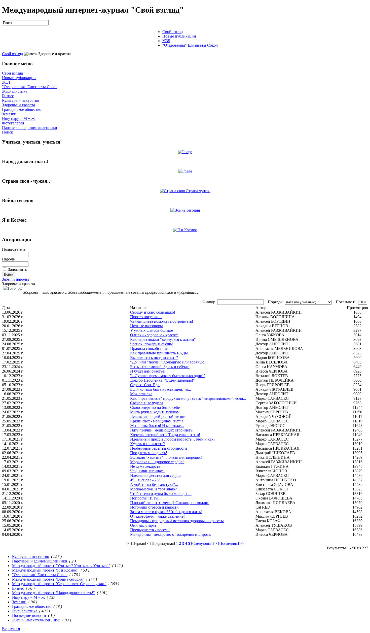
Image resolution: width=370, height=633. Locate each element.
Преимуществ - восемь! (150, 530)
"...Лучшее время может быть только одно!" (167, 376)
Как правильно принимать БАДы (159, 353)
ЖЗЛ (6, 82)
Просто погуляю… (146, 317)
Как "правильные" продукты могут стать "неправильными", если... (188, 398)
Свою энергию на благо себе (155, 407)
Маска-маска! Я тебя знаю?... (155, 489)
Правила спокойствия (149, 348)
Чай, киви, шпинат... (147, 471)
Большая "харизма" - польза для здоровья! (166, 457)
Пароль (8, 259)
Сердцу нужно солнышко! (152, 312)
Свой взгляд (12, 54)
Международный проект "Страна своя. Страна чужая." (59, 584)
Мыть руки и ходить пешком (154, 412)
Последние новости (29, 615)
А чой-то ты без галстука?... (154, 484)
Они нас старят (143, 525)
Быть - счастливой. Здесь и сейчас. (160, 366)
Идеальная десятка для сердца (155, 475)
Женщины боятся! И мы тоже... (157, 425)
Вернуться (11, 628)
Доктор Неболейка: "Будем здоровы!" (162, 380)
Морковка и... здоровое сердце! (157, 462)
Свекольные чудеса (146, 403)
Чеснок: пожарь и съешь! (151, 344)
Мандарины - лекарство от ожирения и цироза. (170, 534)
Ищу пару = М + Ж (18, 118)
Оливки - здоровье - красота (154, 335)
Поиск (7, 132)
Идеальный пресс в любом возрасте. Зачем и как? (172, 439)
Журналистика (14, 91)
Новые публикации (19, 78)
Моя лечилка (141, 394)
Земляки (9, 114)
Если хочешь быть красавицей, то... (160, 389)
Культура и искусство (20, 100)
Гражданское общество (21, 109)
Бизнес (8, 96)
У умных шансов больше (151, 330)
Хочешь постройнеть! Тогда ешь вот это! (165, 434)
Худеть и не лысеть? (147, 444)
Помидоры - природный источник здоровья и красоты (177, 521)
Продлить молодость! (148, 453)
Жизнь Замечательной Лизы (36, 620)
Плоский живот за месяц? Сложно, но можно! (169, 503)
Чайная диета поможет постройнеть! (161, 321)
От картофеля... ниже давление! (157, 516)
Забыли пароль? (15, 279)
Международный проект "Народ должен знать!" (53, 593)
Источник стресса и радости (154, 507)
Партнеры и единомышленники (29, 127)
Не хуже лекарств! (146, 466)
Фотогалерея (13, 123)
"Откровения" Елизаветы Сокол (29, 87)
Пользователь (13, 249)
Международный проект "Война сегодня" (48, 579)
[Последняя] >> (231, 543)
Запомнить (17, 269)
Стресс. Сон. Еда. (145, 385)
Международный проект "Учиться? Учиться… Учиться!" (61, 565)
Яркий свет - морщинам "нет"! (156, 421)
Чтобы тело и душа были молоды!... (161, 493)
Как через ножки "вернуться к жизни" (163, 339)
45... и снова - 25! (145, 480)
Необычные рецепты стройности (158, 448)
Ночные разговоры (146, 326)
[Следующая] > (204, 543)
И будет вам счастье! (147, 371)
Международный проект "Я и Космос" (45, 570)
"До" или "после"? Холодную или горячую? (168, 362)
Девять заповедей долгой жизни (158, 416)
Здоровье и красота (18, 105)
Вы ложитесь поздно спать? (154, 357)
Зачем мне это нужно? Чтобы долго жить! (166, 512)
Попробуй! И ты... (145, 498)
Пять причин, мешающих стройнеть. (161, 430)
